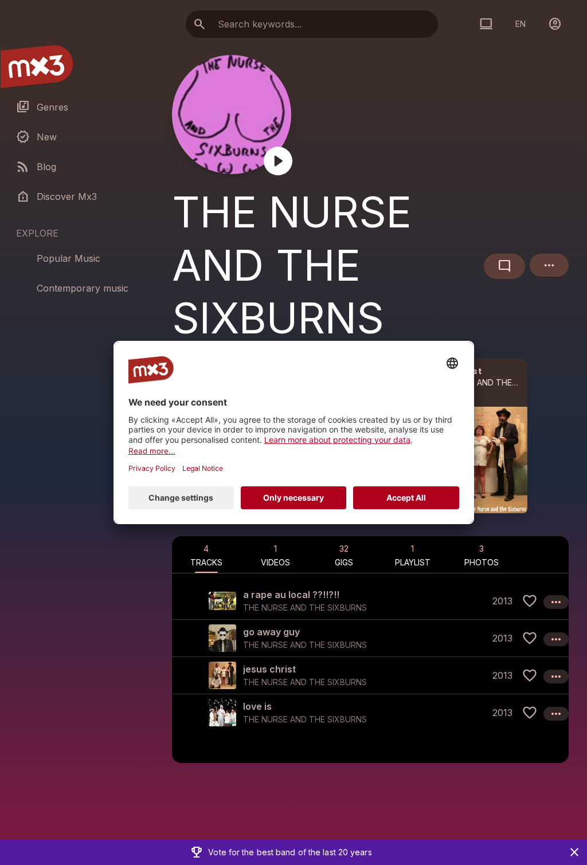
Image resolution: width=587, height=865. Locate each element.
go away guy (271, 632)
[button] (370, 601)
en (520, 24)
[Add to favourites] (529, 601)
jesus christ (269, 669)
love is (257, 706)
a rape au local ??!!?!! (291, 594)
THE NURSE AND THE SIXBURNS (492, 382)
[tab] (206, 554)
